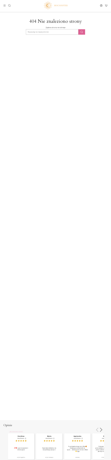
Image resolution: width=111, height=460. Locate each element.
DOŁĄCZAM (34, 236)
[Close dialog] (95, 211)
